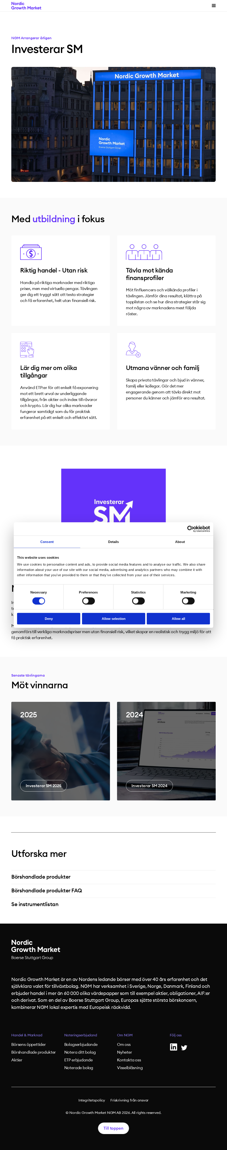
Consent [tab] (47, 541)
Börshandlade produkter (40, 877)
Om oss (124, 1045)
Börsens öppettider (28, 1045)
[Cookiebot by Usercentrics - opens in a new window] (190, 528)
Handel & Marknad (26, 1035)
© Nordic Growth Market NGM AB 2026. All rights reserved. (113, 1113)
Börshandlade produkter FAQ (46, 890)
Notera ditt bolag (80, 1052)
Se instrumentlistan (34, 904)
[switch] (88, 600)
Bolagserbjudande (81, 1045)
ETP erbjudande (78, 1060)
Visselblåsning (130, 1068)
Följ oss (176, 1035)
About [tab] (180, 541)
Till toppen (113, 1128)
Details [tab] (113, 541)
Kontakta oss (129, 1060)
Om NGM (125, 1035)
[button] (213, 6)
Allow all (178, 619)
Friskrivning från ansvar (129, 1100)
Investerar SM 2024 (149, 786)
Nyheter (124, 1052)
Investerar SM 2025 (43, 786)
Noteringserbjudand (80, 1035)
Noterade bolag (78, 1068)
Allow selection (113, 619)
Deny (49, 619)
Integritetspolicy (91, 1100)
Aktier (16, 1060)
